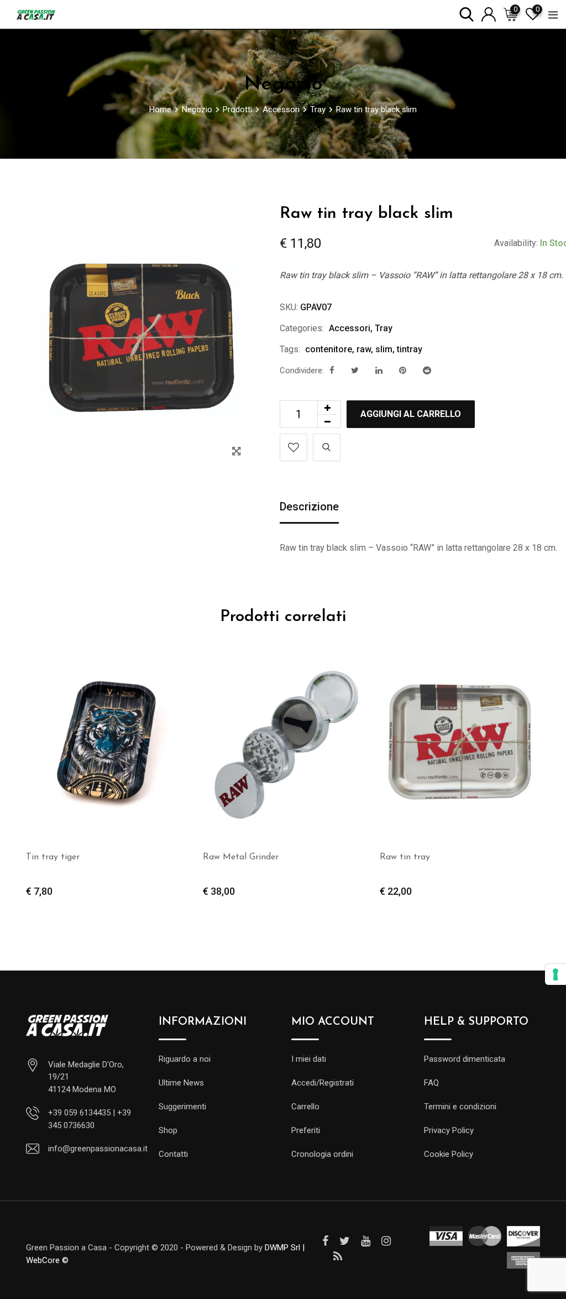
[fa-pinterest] (402, 370)
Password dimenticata (464, 1059)
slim (383, 349)
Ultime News (181, 1083)
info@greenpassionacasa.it (98, 1149)
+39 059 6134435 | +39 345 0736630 (89, 1119)
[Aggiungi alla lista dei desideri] (293, 447)
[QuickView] (326, 447)
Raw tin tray (405, 857)
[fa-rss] (337, 1256)
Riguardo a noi (185, 1059)
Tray (383, 328)
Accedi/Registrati (322, 1083)
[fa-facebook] (331, 370)
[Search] (466, 13)
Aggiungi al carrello (410, 414)
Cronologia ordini (322, 1154)
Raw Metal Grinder (241, 857)
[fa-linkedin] (378, 370)
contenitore (328, 349)
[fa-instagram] (386, 1241)
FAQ (431, 1083)
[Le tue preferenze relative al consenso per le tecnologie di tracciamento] (555, 974)
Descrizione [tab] (309, 506)
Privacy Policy (449, 1130)
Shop (168, 1130)
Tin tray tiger (53, 857)
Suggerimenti (182, 1107)
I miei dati (308, 1059)
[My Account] (489, 13)
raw (364, 349)
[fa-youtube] (365, 1241)
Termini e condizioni (460, 1107)
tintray (409, 349)
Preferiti (305, 1130)
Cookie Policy (448, 1154)
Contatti (173, 1154)
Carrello (305, 1107)
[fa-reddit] (427, 370)
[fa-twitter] (355, 370)
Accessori (349, 328)
